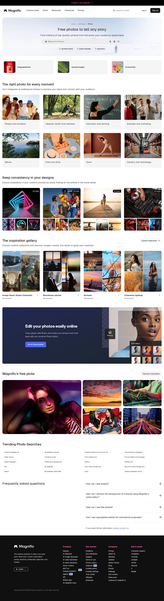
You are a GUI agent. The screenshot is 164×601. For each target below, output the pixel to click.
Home (73, 24)
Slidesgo (111, 571)
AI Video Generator (70, 560)
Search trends (113, 563)
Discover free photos (151, 374)
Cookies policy (91, 568)
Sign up (155, 10)
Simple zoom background (53, 462)
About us (111, 554)
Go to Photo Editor (36, 344)
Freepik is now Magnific (80, 3)
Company (112, 546)
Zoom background (91, 457)
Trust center (90, 574)
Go (8, 429)
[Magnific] (24, 547)
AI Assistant (67, 554)
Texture (87, 462)
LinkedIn (134, 560)
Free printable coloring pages (135, 457)
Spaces (66, 551)
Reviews (111, 557)
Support (89, 557)
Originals (91, 566)
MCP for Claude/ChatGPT (72, 569)
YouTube (134, 557)
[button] (21, 569)
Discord (134, 566)
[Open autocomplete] (45, 41)
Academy (89, 551)
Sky (5, 467)
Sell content (113, 574)
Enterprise (89, 580)
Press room (112, 577)
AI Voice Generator (70, 563)
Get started (91, 546)
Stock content (68, 566)
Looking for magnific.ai (117, 580)
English (21, 569)
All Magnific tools (69, 583)
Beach (6, 471)
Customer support (138, 551)
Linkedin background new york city (96, 452)
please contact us (121, 528)
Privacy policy (91, 563)
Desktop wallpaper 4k (11, 452)
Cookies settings (92, 571)
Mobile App (67, 580)
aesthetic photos (67, 49)
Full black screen (50, 457)
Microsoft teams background (134, 467)
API (64, 577)
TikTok (133, 563)
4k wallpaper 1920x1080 (53, 471)
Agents (67, 574)
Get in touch (136, 546)
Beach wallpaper (10, 462)
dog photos (101, 49)
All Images (81, 24)
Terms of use (91, 560)
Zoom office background (93, 467)
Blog (110, 566)
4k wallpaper (49, 467)
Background (129, 462)
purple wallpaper (85, 49)
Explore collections (149, 241)
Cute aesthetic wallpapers (134, 452)
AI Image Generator (70, 557)
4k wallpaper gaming (52, 452)
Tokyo (86, 471)
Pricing (81, 10)
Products (67, 546)
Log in (144, 10)
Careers (111, 560)
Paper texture (9, 457)
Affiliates (89, 577)
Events (111, 568)
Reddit (133, 571)
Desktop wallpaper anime (133, 471)
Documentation (91, 554)
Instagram (135, 554)
